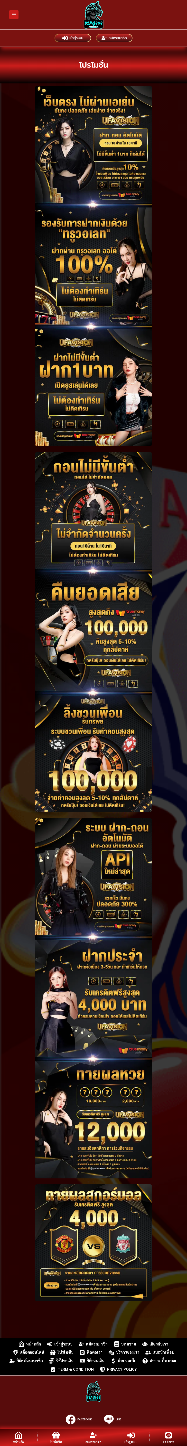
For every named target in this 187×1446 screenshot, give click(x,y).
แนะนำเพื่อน (163, 1352)
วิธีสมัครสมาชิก (30, 1360)
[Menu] (14, 14)
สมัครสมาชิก (118, 37)
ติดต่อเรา (95, 1352)
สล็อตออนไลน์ (32, 1352)
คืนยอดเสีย (127, 1360)
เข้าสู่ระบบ (76, 37)
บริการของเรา (127, 1352)
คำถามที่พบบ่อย (164, 1360)
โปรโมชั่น (65, 1352)
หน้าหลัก (33, 1343)
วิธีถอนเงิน (95, 1360)
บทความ (128, 1343)
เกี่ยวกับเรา (159, 1343)
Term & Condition (76, 1369)
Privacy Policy (122, 1369)
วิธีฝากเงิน (65, 1360)
